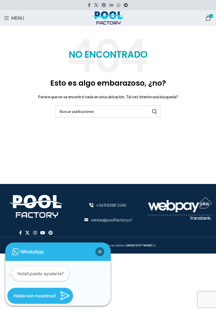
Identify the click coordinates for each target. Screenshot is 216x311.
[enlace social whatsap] (118, 5)
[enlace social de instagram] (34, 233)
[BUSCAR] (155, 111)
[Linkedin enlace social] (111, 5)
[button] (99, 251)
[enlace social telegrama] (126, 5)
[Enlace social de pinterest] (104, 5)
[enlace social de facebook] (89, 5)
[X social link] (96, 5)
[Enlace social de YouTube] (42, 233)
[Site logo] (108, 17)
